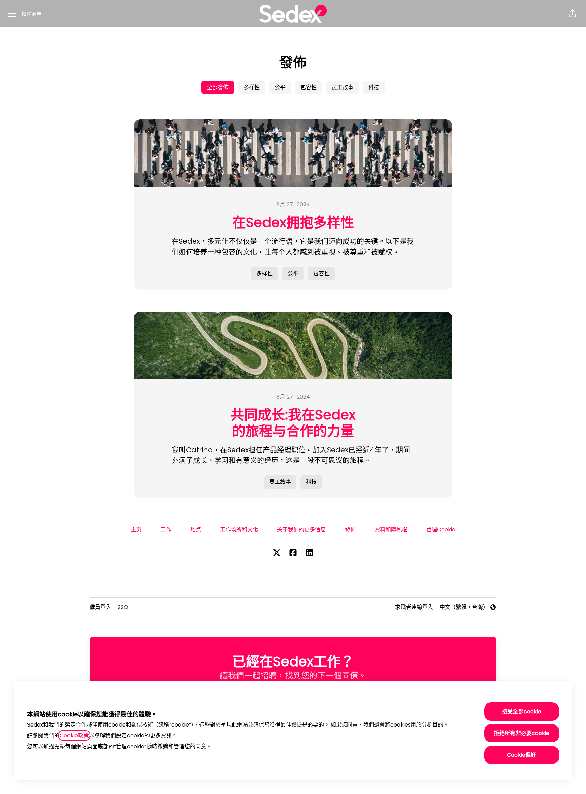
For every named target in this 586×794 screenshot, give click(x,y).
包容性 (308, 87)
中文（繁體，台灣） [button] (464, 607)
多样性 (251, 87)
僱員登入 (100, 607)
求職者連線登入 (414, 607)
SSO (123, 607)
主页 (136, 529)
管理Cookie (440, 529)
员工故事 (342, 87)
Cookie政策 (74, 735)
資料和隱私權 (391, 529)
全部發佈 (218, 87)
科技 (373, 87)
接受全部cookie (521, 711)
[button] (572, 13)
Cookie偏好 (521, 755)
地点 (195, 529)
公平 (280, 87)
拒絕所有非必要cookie (521, 733)
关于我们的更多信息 (301, 529)
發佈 (350, 529)
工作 (165, 529)
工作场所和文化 (239, 529)
